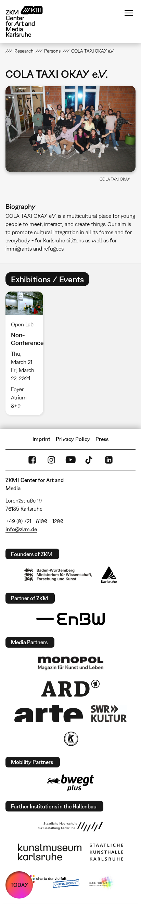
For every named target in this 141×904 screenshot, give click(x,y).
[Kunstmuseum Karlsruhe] (49, 852)
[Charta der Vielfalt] (53, 882)
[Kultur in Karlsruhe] (70, 738)
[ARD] (70, 688)
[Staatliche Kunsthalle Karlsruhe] (106, 852)
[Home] (29, 21)
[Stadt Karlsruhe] (109, 574)
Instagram (51, 459)
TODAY (19, 885)
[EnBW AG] (70, 619)
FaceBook (32, 459)
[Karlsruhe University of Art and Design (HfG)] (70, 826)
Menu (129, 12)
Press (101, 439)
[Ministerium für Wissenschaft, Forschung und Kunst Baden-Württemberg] (58, 574)
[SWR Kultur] (109, 713)
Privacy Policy (73, 439)
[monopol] (70, 663)
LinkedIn (109, 459)
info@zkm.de (21, 529)
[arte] (48, 713)
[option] (26, 353)
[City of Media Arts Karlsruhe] (101, 882)
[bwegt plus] (70, 782)
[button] (70, 129)
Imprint (41, 439)
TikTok (90, 459)
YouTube (70, 459)
